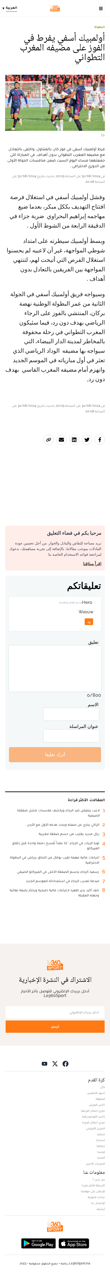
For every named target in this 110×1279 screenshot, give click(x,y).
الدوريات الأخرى (95, 1163)
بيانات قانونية (96, 1197)
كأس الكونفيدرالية (93, 1116)
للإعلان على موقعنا (93, 1191)
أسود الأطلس (96, 1093)
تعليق (93, 642)
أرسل (55, 1026)
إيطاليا (100, 1146)
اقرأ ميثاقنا (92, 563)
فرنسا (101, 1152)
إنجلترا (101, 1134)
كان (102, 1087)
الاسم (93, 704)
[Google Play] (38, 1243)
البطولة (99, 27)
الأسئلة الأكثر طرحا (93, 1185)
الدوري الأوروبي (95, 1128)
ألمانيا (101, 1157)
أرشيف (100, 1209)
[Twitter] (55, 1063)
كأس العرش (97, 1104)
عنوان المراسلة (83, 726)
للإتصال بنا (98, 1203)
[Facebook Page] (65, 1063)
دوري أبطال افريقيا (93, 1110)
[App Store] (74, 1243)
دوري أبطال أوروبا (93, 1122)
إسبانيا (100, 1140)
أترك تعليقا (55, 754)
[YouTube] (44, 1063)
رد (89, 622)
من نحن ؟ (99, 1179)
